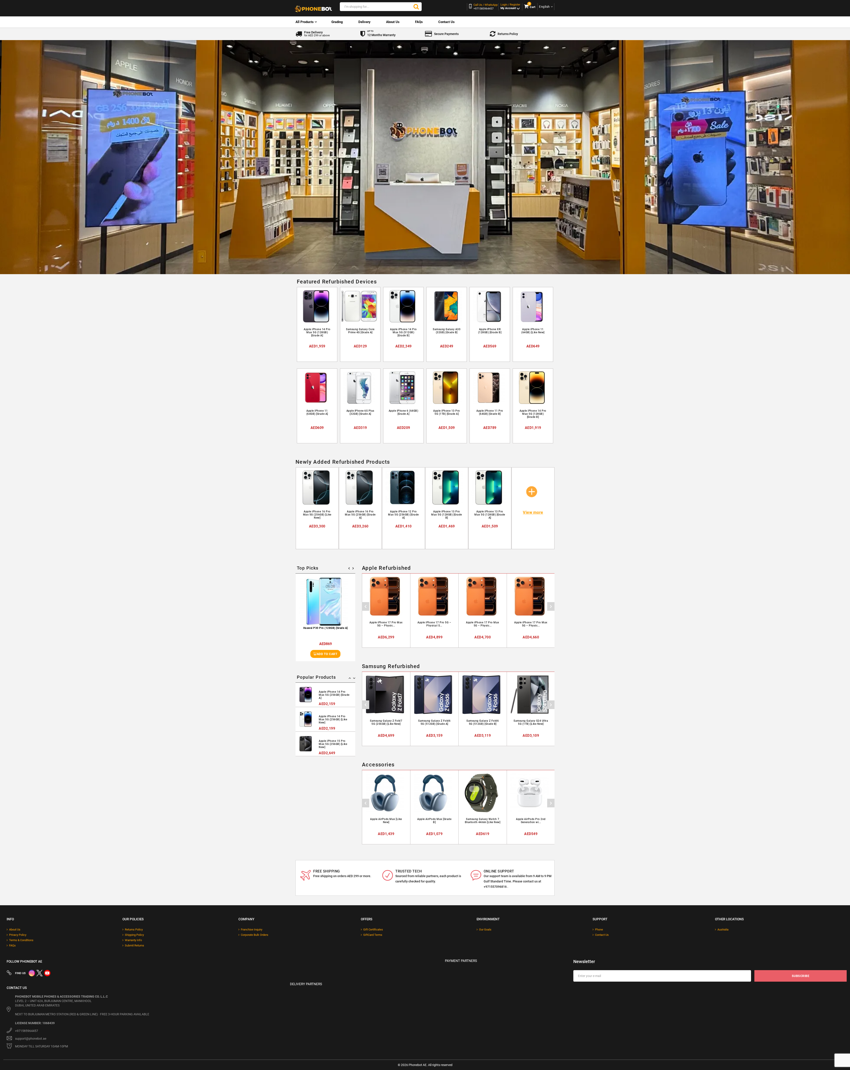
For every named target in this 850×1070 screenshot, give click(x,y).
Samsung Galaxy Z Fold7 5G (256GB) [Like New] (386, 722)
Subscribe (800, 976)
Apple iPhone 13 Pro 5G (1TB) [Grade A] (446, 412)
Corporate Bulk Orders (254, 934)
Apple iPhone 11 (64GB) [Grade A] (317, 412)
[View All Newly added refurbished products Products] (532, 488)
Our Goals (485, 929)
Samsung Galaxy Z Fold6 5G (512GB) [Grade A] (434, 722)
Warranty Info (133, 940)
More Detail (318, 354)
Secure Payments (446, 34)
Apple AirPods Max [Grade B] (434, 821)
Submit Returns (134, 945)
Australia (722, 929)
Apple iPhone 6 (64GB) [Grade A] (403, 412)
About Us (393, 22)
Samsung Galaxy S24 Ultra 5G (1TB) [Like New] (531, 722)
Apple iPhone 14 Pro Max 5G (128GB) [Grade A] (317, 332)
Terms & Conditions (21, 940)
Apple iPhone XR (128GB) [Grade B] (490, 331)
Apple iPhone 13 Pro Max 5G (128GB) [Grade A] (489, 514)
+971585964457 (26, 1031)
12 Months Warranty (381, 33)
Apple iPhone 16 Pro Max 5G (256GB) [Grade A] (360, 514)
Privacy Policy (17, 934)
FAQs (419, 22)
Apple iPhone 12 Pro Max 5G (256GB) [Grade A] (403, 514)
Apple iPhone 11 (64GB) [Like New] (533, 331)
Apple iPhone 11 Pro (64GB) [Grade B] (489, 412)
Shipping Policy (134, 934)
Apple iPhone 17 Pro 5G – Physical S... (434, 624)
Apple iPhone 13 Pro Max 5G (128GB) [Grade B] (446, 514)
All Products (305, 22)
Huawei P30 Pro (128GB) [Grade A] (325, 628)
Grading (337, 22)
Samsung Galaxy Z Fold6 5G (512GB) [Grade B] (482, 722)
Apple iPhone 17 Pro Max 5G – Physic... (386, 624)
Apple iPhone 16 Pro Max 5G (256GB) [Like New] (317, 514)
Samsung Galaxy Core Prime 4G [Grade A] (360, 331)
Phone (599, 929)
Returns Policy (508, 34)
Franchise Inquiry (251, 929)
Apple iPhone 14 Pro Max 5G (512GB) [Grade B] (403, 332)
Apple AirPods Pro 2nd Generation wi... (531, 821)
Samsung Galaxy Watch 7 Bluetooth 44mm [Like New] (482, 821)
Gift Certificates (373, 929)
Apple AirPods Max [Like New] (386, 821)
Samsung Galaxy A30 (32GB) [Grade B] (446, 331)
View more (533, 512)
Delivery (364, 22)
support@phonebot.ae (30, 1038)
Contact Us (446, 22)
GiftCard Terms (372, 934)
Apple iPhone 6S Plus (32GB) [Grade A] (360, 412)
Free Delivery (317, 34)
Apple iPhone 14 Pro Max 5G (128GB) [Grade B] (533, 414)
